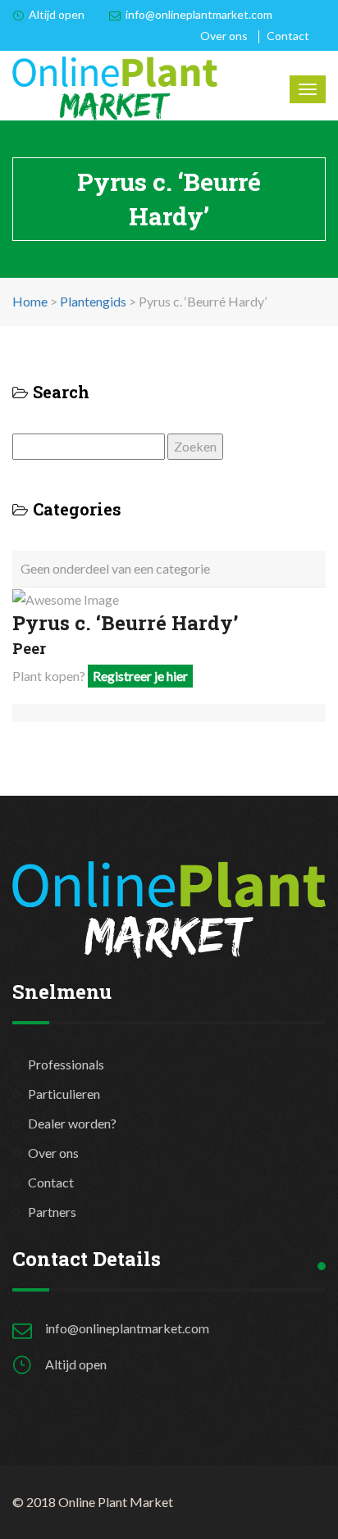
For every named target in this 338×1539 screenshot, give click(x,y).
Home (30, 301)
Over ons (224, 36)
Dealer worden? (72, 1123)
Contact (288, 36)
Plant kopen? (100, 675)
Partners (52, 1211)
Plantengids (93, 301)
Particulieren (64, 1093)
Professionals (66, 1064)
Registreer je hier (140, 675)
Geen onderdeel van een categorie (115, 568)
